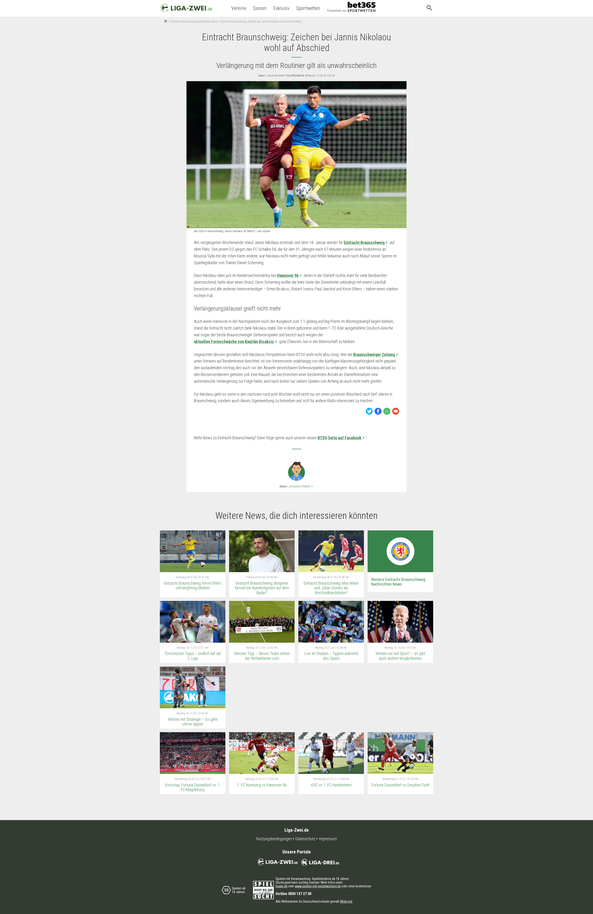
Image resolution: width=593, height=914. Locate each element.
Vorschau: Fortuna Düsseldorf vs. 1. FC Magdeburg (193, 787)
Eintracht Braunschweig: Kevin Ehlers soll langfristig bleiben (192, 585)
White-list (346, 901)
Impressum (328, 839)
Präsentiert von (337, 11)
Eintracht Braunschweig (364, 242)
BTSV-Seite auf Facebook (339, 437)
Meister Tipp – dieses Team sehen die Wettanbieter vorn (262, 656)
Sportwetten (308, 8)
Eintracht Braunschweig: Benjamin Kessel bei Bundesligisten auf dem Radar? (262, 588)
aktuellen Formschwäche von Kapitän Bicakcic (234, 341)
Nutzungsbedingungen (274, 839)
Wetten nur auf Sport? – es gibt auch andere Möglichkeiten (400, 656)
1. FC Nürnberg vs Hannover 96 (262, 785)
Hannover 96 (288, 275)
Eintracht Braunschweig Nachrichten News (194, 21)
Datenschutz (305, 839)
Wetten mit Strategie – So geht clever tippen (193, 722)
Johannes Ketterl (301, 486)
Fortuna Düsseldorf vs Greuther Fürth (400, 785)
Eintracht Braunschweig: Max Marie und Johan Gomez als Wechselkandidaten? (331, 588)
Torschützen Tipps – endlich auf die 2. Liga (192, 656)
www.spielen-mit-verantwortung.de (318, 886)
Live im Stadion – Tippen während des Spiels (331, 656)
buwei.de (281, 886)
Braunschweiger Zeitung (374, 354)
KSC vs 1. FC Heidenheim (331, 785)
